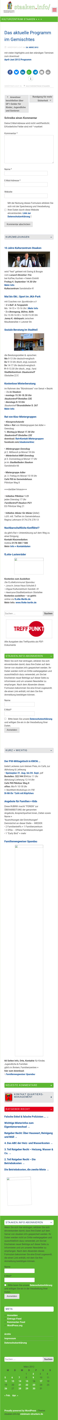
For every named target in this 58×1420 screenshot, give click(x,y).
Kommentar (11, 133)
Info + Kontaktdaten (20, 546)
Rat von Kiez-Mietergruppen (20, 416)
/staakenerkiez (26, 442)
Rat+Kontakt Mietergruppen (29, 438)
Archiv (7, 1334)
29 (27, 1388)
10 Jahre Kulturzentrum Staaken (22, 247)
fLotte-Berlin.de (22, 599)
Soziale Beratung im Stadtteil (21, 329)
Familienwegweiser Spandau (20, 841)
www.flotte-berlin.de (26, 602)
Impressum (10, 1338)
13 (13, 1381)
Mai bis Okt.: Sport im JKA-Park (22, 296)
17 (41, 1381)
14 (20, 1381)
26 (6, 1388)
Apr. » (15, 1395)
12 (6, 1381)
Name (8, 169)
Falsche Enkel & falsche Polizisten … (26, 1116)
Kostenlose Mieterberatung (19, 383)
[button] (10, 72)
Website (8, 191)
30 (34, 1388)
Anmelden (12, 1315)
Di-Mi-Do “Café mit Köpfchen (19, 793)
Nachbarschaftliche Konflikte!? (21, 527)
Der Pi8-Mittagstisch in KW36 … (22, 761)
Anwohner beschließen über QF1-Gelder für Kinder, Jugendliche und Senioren (16, 104)
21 (20, 1385)
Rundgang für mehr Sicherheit (42, 98)
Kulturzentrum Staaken (38, 86)
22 (27, 1385)
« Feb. (7, 1395)
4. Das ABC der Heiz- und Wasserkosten (28, 1143)
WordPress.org (14, 1325)
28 (20, 1388)
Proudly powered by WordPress (20, 1410)
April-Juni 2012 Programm (17, 59)
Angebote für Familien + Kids (20, 801)
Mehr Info (9, 285)
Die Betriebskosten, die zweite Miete (26, 1169)
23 (34, 1385)
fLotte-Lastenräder (15, 554)
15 (27, 1381)
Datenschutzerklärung (41, 719)
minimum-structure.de (31, 1414)
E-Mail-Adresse (12, 180)
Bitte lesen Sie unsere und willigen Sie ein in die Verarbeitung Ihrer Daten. (28, 722)
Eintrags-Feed (14, 1318)
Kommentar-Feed (16, 1322)
